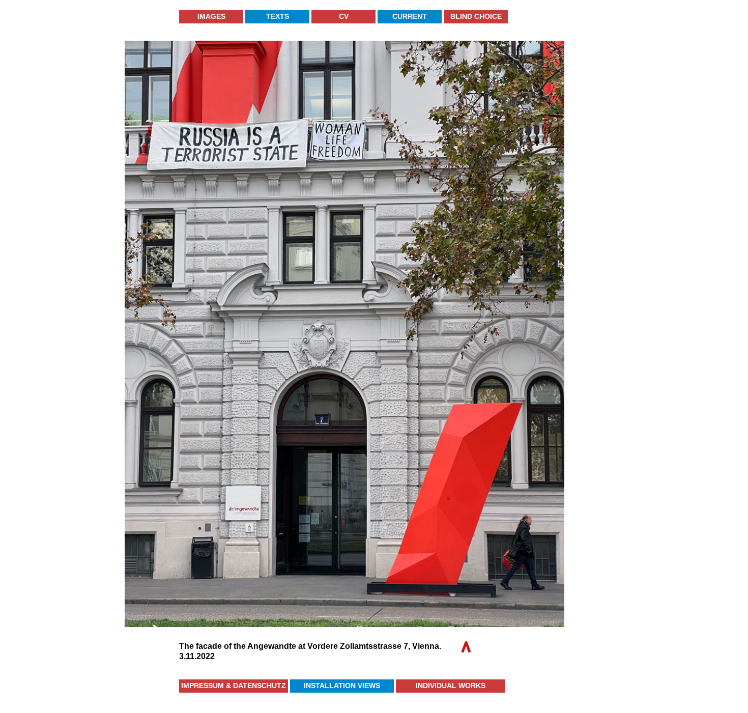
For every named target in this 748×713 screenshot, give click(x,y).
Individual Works (450, 685)
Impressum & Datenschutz (233, 685)
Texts (277, 16)
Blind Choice (476, 16)
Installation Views (342, 685)
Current (409, 16)
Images (211, 16)
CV (344, 16)
